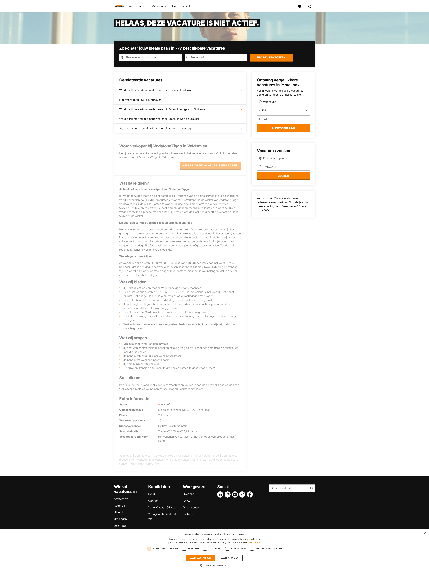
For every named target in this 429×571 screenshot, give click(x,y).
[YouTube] (235, 494)
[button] (214, 565)
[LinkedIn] (221, 494)
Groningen (120, 519)
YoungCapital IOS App (162, 507)
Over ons (188, 494)
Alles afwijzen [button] (230, 557)
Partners (188, 514)
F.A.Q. (151, 494)
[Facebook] (250, 494)
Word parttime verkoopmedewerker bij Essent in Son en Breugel (159, 118)
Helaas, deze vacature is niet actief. (210, 165)
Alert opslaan (283, 128)
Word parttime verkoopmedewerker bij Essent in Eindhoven (156, 90)
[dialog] (214, 550)
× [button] (425, 533)
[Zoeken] (310, 6)
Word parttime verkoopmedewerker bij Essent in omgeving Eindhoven (162, 109)
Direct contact (192, 507)
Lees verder (255, 542)
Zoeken (283, 176)
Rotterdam (120, 505)
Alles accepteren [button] (200, 557)
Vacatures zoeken (271, 57)
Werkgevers (159, 6)
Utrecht (118, 512)
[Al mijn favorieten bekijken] (300, 6)
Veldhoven (125, 455)
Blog (173, 6)
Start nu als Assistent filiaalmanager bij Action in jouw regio (156, 128)
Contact (185, 6)
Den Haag (120, 525)
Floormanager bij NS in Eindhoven (140, 99)
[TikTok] (243, 494)
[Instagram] (228, 494)
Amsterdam (121, 499)
